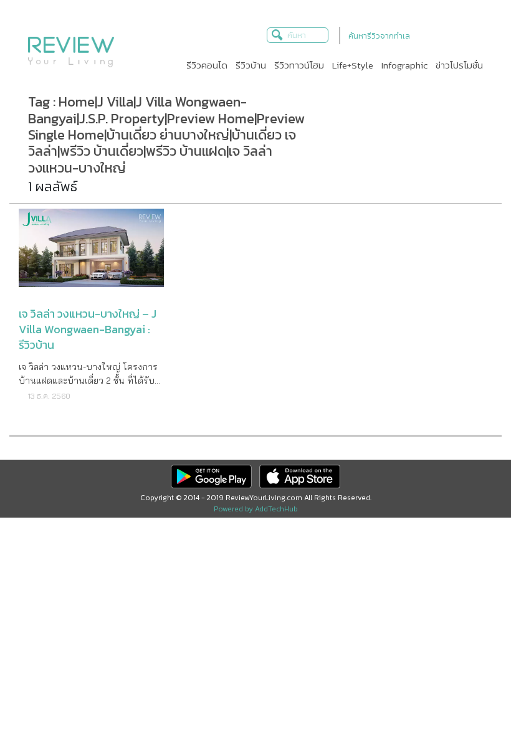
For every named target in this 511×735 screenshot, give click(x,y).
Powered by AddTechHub (256, 508)
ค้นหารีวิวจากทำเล (379, 36)
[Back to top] (470, 694)
